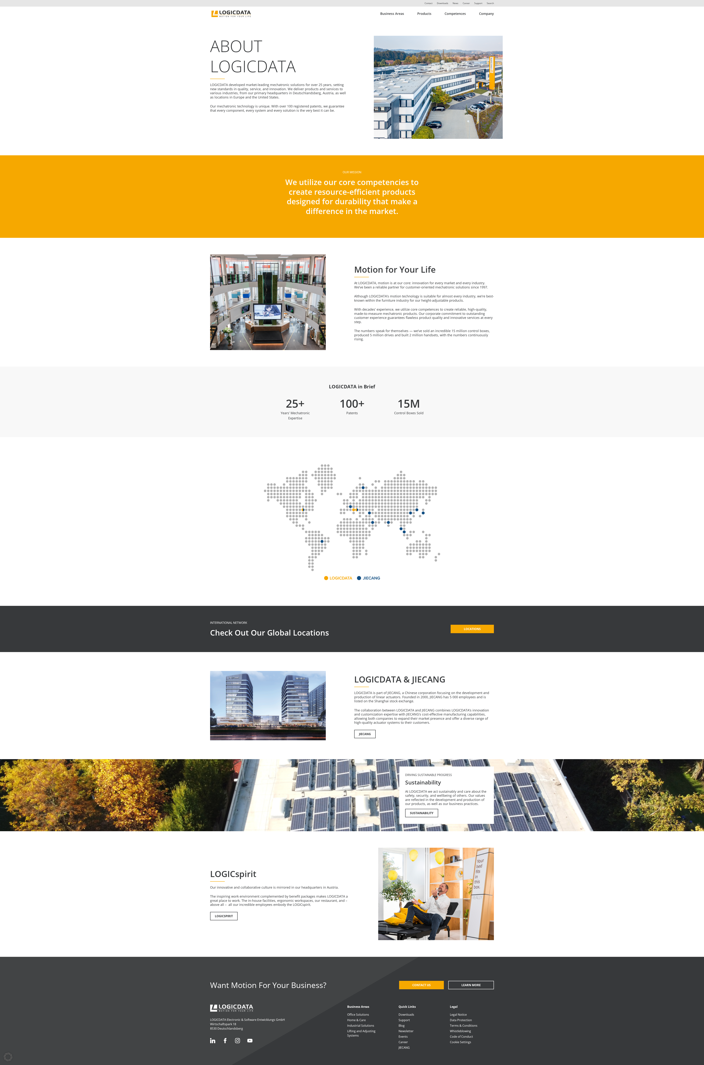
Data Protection (461, 1020)
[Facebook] (225, 1040)
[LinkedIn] (212, 1040)
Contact (428, 3)
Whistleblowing (460, 1031)
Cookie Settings (460, 1042)
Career (466, 3)
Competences (455, 13)
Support (478, 3)
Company (486, 13)
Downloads (442, 3)
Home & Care (356, 1020)
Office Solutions (358, 1015)
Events (403, 1037)
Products (424, 13)
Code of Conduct (461, 1037)
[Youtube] (249, 1040)
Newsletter (406, 1031)
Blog (402, 1026)
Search (490, 3)
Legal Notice (458, 1015)
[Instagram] (237, 1040)
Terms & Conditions (463, 1026)
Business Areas (392, 13)
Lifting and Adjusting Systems (361, 1033)
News (455, 3)
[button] (8, 1057)
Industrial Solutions (360, 1026)
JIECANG (404, 1048)
